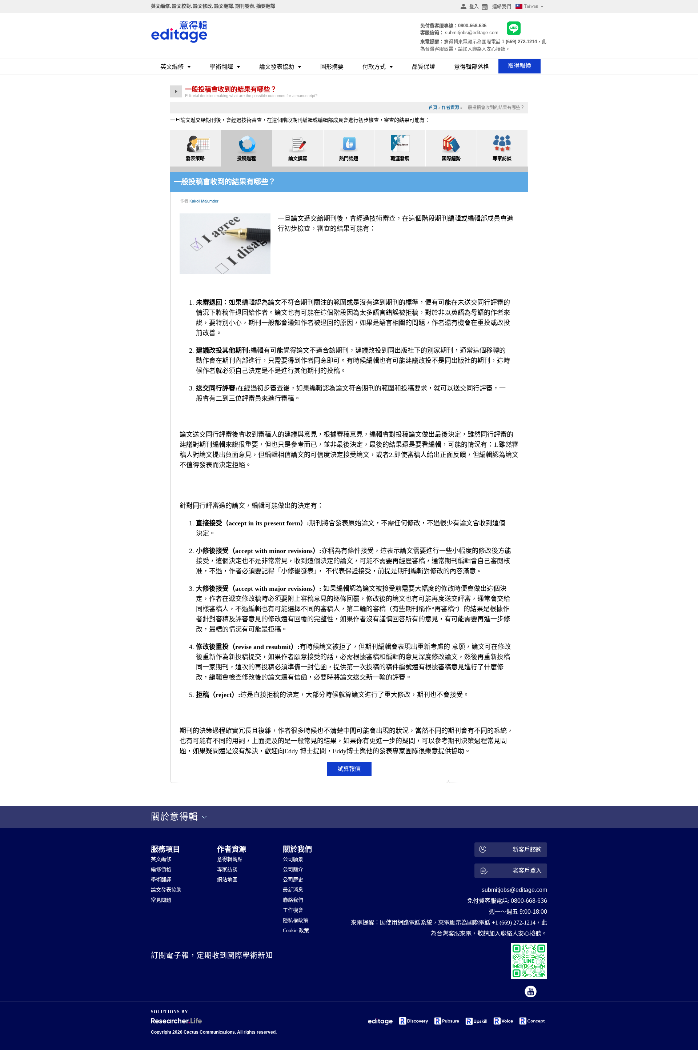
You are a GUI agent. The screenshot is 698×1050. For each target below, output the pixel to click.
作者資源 (450, 107)
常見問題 (161, 900)
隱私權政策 (295, 920)
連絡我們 (501, 6)
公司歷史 (293, 879)
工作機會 (293, 910)
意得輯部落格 (471, 67)
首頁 (433, 107)
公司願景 (293, 859)
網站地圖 (227, 879)
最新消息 (293, 890)
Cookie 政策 (296, 930)
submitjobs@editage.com (471, 32)
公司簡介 (293, 869)
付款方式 (374, 67)
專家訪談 (227, 869)
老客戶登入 (527, 870)
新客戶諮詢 (527, 849)
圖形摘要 (332, 67)
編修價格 (161, 869)
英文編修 (172, 67)
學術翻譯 (221, 67)
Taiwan (531, 6)
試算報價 (349, 769)
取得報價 (519, 66)
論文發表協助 (276, 67)
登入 (474, 6)
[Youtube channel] (531, 992)
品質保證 (423, 67)
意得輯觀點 (229, 859)
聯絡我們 (293, 900)
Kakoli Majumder (203, 201)
